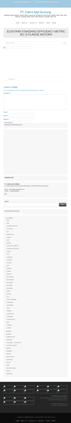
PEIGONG (9, 285)
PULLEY (8, 362)
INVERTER (9, 359)
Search (7, 201)
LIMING (9, 271)
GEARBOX (9, 351)
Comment (7, 93)
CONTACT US (33, 23)
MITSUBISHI (10, 277)
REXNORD (9, 288)
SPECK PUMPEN (11, 299)
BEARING (9, 331)
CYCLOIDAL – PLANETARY (13, 342)
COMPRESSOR (10, 337)
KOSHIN (9, 268)
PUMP (8, 365)
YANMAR (9, 325)
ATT (8, 231)
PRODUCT (41, 23)
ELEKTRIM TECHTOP (13, 248)
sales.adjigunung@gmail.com (22, 2)
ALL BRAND (9, 218)
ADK (8, 223)
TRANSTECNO (11, 319)
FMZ (8, 254)
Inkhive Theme (29, 417)
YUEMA (9, 328)
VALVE (8, 371)
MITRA (48, 23)
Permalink (12, 79)
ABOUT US (24, 23)
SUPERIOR (10, 302)
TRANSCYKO (10, 313)
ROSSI (8, 291)
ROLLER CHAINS (11, 368)
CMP (8, 240)
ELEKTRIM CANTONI (12, 246)
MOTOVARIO (10, 279)
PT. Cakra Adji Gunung (35, 12)
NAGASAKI (10, 282)
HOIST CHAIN (10, 356)
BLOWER (8, 334)
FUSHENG (9, 257)
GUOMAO (9, 260)
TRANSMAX (10, 316)
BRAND (54, 23)
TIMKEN (9, 311)
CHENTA (9, 237)
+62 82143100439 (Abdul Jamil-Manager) (46, 2)
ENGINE (8, 348)
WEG (8, 322)
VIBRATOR (9, 373)
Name (6, 112)
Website (6, 119)
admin (64, 43)
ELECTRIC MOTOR (11, 345)
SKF (8, 297)
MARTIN (9, 274)
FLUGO (9, 251)
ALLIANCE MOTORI (12, 226)
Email (6, 115)
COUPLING (9, 339)
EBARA (9, 243)
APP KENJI (10, 229)
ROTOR (9, 294)
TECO (8, 308)
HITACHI (9, 263)
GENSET (8, 354)
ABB (8, 220)
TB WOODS (10, 305)
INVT (8, 265)
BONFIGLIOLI (10, 234)
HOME (17, 23)
